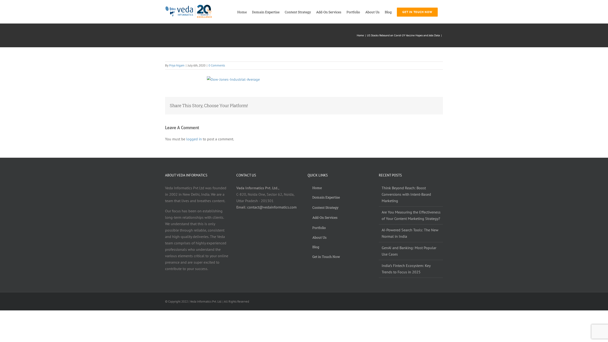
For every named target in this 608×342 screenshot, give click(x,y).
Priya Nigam (177, 65)
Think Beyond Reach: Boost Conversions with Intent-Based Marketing (406, 194)
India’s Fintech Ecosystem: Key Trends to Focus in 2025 (406, 268)
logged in (194, 139)
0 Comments (217, 65)
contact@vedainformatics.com (272, 207)
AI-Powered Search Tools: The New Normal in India (410, 233)
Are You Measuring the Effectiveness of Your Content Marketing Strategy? (411, 215)
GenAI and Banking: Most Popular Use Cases (409, 250)
